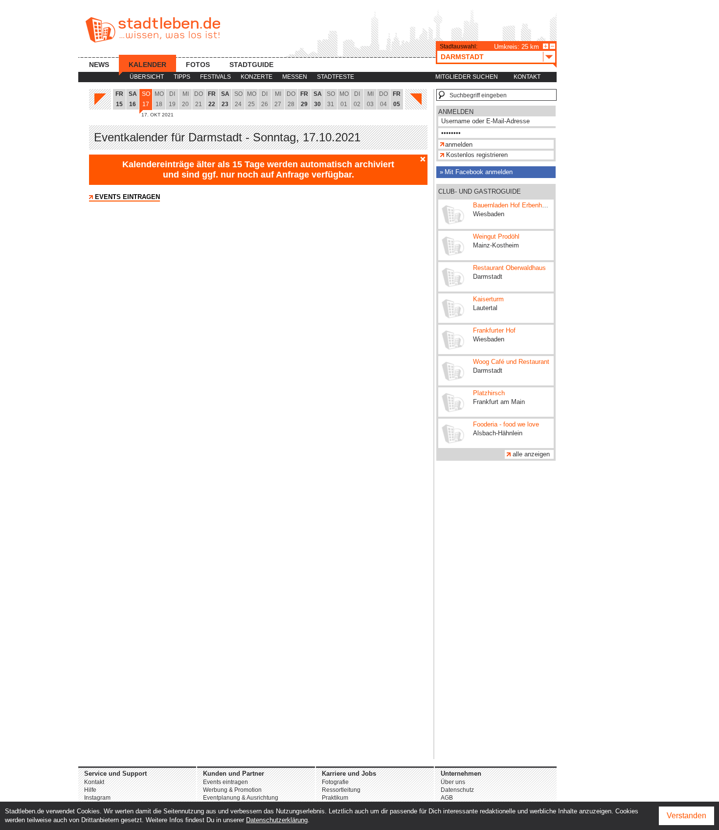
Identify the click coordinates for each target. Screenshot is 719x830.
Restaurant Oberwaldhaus (509, 267)
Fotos (198, 64)
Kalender (147, 64)
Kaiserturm (488, 299)
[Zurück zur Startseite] (153, 30)
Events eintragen (127, 197)
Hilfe (90, 789)
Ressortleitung (341, 789)
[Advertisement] (496, 612)
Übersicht (147, 76)
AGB (447, 797)
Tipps (182, 76)
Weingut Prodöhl (496, 236)
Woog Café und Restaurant (511, 361)
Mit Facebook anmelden (479, 172)
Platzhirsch (489, 393)
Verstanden (686, 815)
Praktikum (335, 797)
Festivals (215, 76)
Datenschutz (457, 789)
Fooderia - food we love (506, 424)
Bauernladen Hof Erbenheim (512, 205)
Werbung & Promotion (232, 789)
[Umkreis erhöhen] (545, 46)
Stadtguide (251, 64)
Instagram (97, 797)
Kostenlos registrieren (477, 154)
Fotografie (335, 782)
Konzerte (256, 76)
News (99, 64)
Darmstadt (462, 57)
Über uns (453, 782)
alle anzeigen (531, 454)
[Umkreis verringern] (552, 46)
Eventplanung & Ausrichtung (240, 797)
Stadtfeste (335, 76)
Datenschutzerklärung (277, 820)
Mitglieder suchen (466, 76)
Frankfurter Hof (494, 330)
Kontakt (527, 76)
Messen (294, 76)
